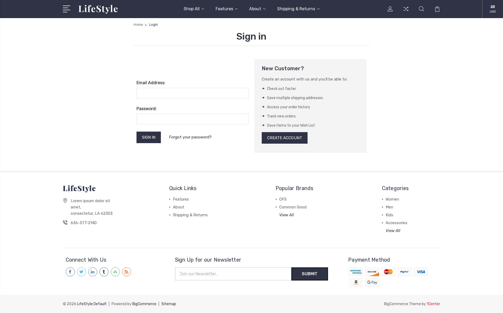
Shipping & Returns (296, 8)
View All (286, 215)
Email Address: (150, 82)
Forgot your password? (190, 137)
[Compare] (406, 12)
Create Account (284, 138)
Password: (146, 108)
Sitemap (168, 304)
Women (392, 199)
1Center (433, 304)
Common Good (293, 207)
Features (224, 8)
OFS (283, 199)
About (255, 8)
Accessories (396, 222)
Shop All (192, 8)
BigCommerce (144, 304)
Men (389, 207)
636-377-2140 (84, 222)
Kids (389, 215)
